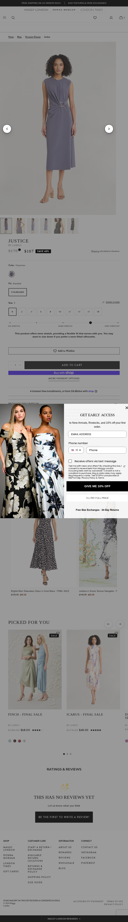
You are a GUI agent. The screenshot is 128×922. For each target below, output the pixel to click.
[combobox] (76, 450)
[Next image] (109, 129)
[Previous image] (7, 129)
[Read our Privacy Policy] (124, 466)
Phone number (78, 443)
